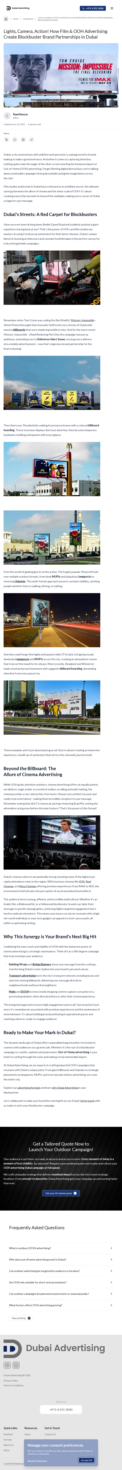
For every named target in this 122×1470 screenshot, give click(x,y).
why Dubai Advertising (65, 1087)
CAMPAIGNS (28, 19)
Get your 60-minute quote (59, 1193)
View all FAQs (19, 1318)
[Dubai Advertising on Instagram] (7, 1365)
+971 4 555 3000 (94, 8)
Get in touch (87, 1100)
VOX (82, 881)
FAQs (6, 1450)
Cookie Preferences (14, 1463)
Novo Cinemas (27, 886)
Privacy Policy (11, 1380)
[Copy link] (32, 140)
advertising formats (29, 1087)
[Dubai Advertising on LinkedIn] (16, 1365)
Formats (8, 1439)
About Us (8, 1444)
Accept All (86, 1460)
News (15, 19)
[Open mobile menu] (111, 8)
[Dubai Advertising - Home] (18, 8)
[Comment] (15, 140)
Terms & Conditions (14, 1385)
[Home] (6, 19)
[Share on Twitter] (7, 140)
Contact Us (50, 1434)
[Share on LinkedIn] (23, 140)
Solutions (8, 1434)
